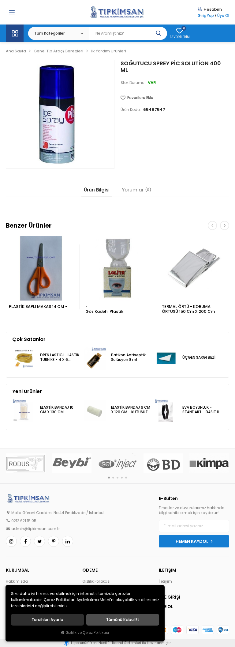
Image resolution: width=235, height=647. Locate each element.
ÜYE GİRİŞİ (169, 597)
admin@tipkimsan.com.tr (35, 529)
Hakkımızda (17, 581)
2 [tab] (113, 477)
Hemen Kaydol (192, 541)
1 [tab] (109, 477)
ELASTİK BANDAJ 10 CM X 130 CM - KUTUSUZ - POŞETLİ (57, 410)
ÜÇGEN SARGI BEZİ (198, 357)
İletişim (165, 581)
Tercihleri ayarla (47, 620)
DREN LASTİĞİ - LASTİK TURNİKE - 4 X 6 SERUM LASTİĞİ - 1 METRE (59, 357)
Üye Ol (223, 15)
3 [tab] (117, 477)
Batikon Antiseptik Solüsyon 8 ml (128, 357)
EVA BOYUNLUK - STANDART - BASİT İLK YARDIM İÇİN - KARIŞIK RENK (202, 410)
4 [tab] (122, 477)
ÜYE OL (166, 606)
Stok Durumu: (133, 83)
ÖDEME (90, 570)
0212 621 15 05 (23, 521)
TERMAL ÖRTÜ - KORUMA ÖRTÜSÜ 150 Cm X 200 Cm (188, 309)
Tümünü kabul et (122, 620)
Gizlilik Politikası (96, 581)
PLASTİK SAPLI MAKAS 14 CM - (38, 306)
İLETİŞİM (167, 570)
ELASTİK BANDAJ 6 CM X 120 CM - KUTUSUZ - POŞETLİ (131, 410)
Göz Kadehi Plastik (104, 311)
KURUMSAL (17, 570)
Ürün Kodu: (131, 110)
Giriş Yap (206, 15)
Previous (212, 225)
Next (224, 225)
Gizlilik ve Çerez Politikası (87, 632)
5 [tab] (126, 477)
